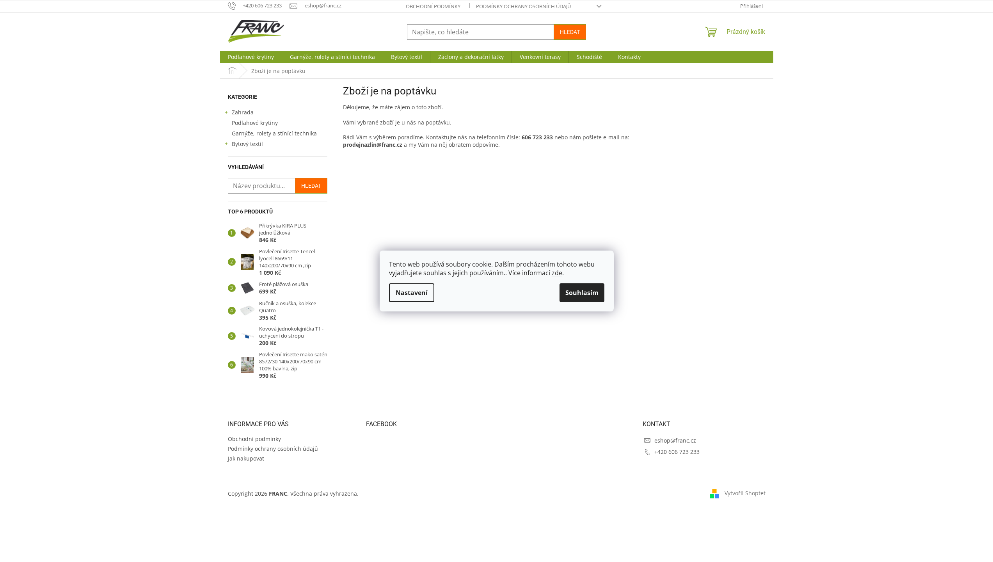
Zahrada (243, 112)
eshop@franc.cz (675, 440)
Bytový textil (247, 144)
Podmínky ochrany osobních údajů (523, 6)
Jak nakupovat (246, 458)
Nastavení (412, 292)
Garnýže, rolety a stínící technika (274, 133)
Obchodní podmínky (433, 6)
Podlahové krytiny (255, 122)
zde (557, 273)
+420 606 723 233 (677, 451)
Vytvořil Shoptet (745, 493)
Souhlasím (582, 292)
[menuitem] (251, 57)
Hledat (570, 32)
